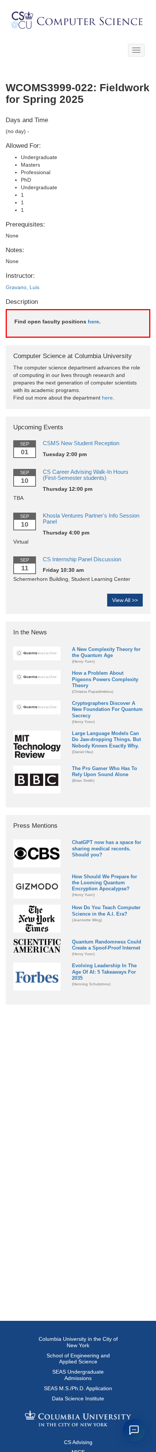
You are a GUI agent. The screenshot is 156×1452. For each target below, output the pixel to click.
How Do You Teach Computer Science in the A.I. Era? (106, 910)
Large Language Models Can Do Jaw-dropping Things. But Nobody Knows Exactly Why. (106, 739)
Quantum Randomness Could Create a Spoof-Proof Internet (106, 945)
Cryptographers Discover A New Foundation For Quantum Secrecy (107, 709)
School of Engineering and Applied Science (78, 1358)
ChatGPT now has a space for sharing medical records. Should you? (106, 848)
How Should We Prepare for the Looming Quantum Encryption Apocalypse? (104, 882)
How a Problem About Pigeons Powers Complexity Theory (105, 679)
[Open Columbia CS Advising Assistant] (134, 1430)
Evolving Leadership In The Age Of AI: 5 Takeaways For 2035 (104, 971)
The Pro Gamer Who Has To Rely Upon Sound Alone (104, 771)
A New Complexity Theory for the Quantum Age (106, 652)
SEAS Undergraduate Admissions (78, 1375)
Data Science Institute (78, 1398)
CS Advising (78, 1442)
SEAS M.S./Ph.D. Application (78, 1388)
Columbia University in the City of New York (78, 1342)
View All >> (125, 600)
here (93, 322)
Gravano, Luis (22, 287)
